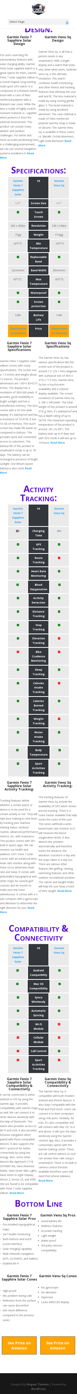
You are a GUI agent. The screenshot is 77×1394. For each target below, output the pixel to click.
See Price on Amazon (19, 1345)
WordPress (38, 1389)
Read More (57, 442)
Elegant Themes (38, 1384)
